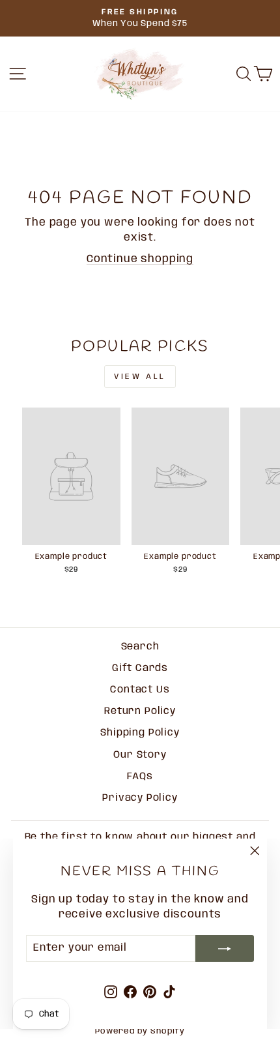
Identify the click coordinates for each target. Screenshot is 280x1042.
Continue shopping (140, 259)
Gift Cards (140, 668)
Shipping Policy (139, 733)
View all (140, 376)
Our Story (139, 755)
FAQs (139, 776)
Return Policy (140, 711)
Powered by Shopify (140, 1031)
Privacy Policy (140, 798)
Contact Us (139, 690)
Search (140, 647)
